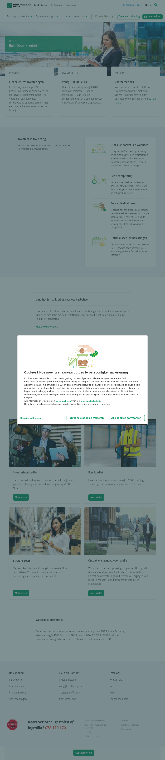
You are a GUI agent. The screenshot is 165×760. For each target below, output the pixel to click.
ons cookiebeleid (90, 401)
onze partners (63, 401)
